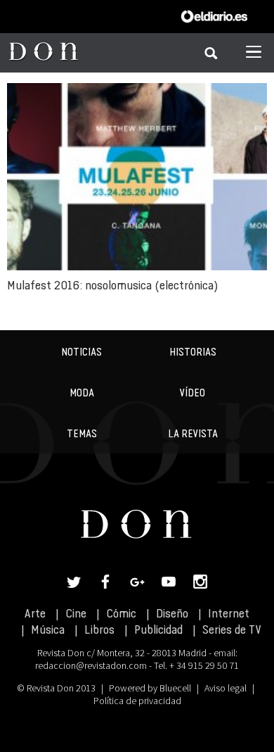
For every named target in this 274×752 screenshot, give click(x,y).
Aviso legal (225, 688)
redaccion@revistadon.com (91, 665)
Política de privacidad (137, 700)
